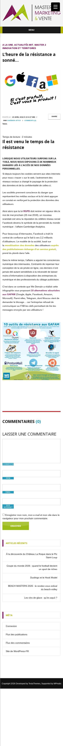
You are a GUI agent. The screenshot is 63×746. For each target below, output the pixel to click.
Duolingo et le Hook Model (43, 577)
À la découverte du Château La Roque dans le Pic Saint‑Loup (31, 556)
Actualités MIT (23, 44)
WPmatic (57, 683)
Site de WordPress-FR (17, 651)
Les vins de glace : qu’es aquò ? (40, 597)
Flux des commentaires (18, 643)
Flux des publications (16, 634)
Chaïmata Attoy (14, 120)
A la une (7, 44)
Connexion (11, 626)
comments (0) (30, 120)
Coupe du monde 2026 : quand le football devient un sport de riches (32, 567)
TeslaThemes (34, 683)
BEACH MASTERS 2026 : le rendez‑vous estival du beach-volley (32, 588)
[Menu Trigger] (55, 6)
